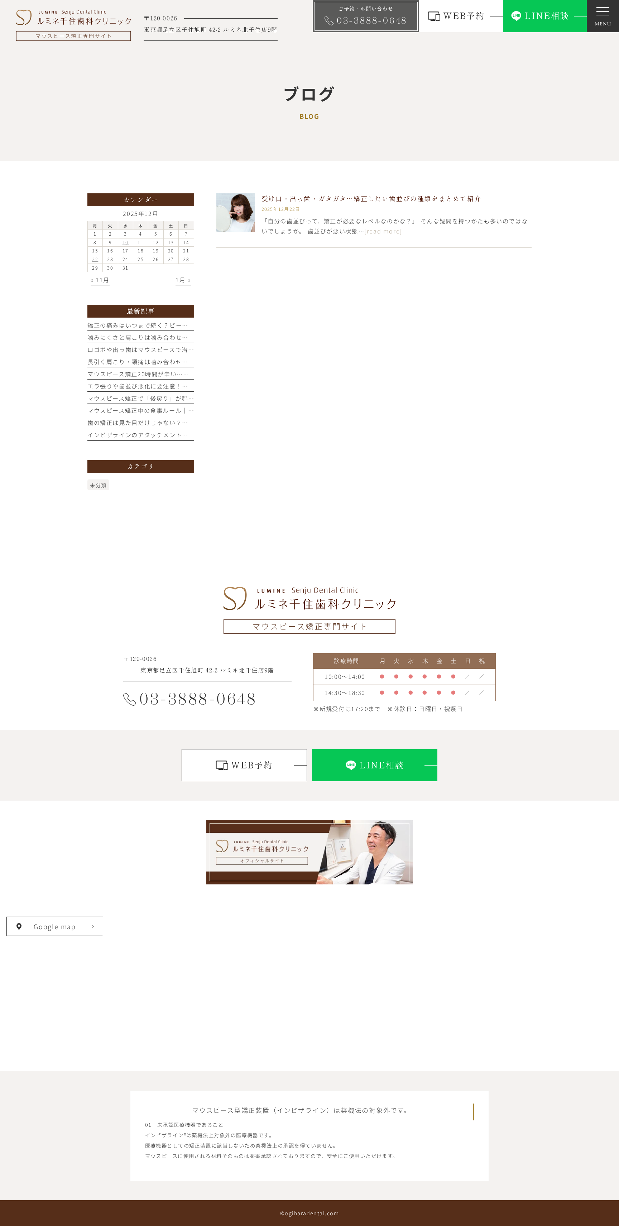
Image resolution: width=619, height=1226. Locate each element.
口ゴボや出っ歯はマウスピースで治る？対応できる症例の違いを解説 (185, 349)
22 (95, 259)
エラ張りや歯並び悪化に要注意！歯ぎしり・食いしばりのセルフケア (185, 386)
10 (126, 242)
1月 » (183, 279)
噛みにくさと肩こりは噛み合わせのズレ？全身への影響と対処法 (178, 337)
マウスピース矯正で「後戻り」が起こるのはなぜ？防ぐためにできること (191, 398)
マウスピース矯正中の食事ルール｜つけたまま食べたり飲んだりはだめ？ (191, 410)
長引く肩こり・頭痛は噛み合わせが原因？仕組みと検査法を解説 (178, 361)
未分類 (98, 485)
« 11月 (100, 279)
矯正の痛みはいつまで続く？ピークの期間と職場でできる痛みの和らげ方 (191, 325)
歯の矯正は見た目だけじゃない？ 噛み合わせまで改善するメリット (185, 422)
